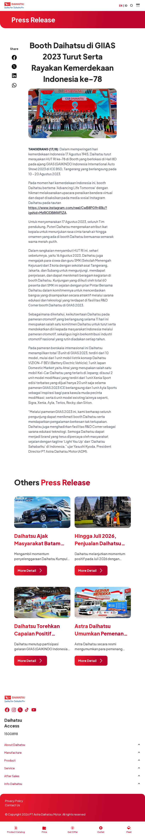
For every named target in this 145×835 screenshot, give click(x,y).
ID (126, 5)
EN (120, 5)
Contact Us (12, 805)
